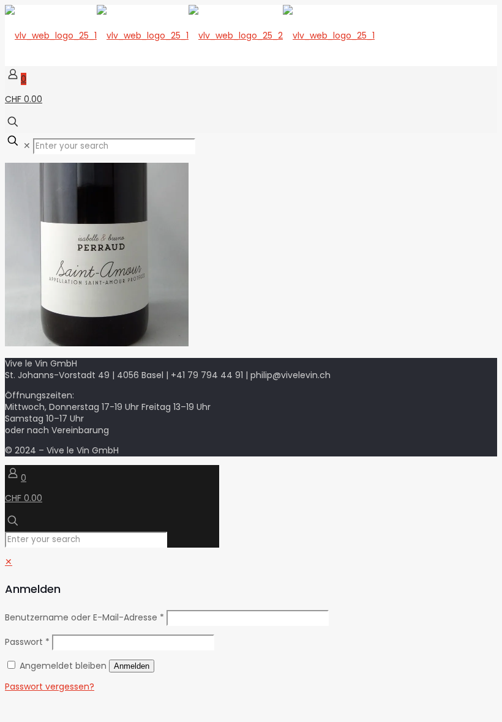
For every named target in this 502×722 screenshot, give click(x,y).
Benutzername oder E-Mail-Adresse (84, 617)
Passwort (27, 642)
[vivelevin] (190, 35)
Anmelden (131, 666)
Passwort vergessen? (49, 686)
